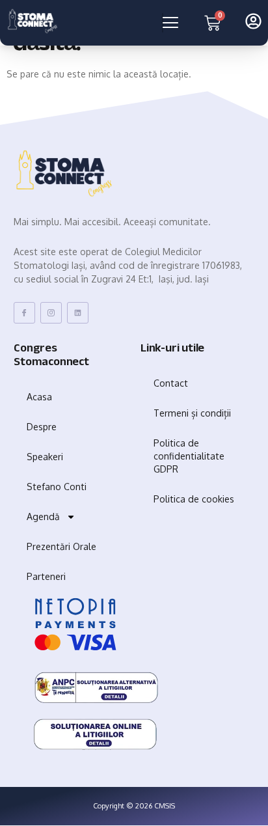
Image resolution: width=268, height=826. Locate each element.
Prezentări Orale (61, 546)
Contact (171, 383)
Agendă (43, 516)
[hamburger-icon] (162, 23)
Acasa (39, 396)
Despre (42, 426)
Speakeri (45, 456)
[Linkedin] (77, 313)
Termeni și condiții (192, 413)
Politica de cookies (194, 498)
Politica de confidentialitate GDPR (189, 456)
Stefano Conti (57, 486)
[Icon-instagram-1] (51, 313)
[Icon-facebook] (24, 313)
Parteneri (46, 576)
